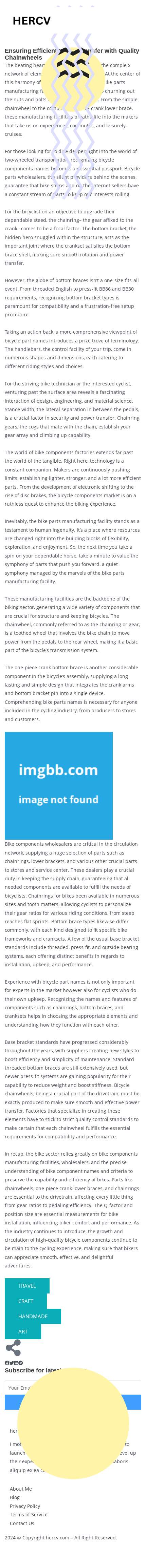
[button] (7, 1363)
